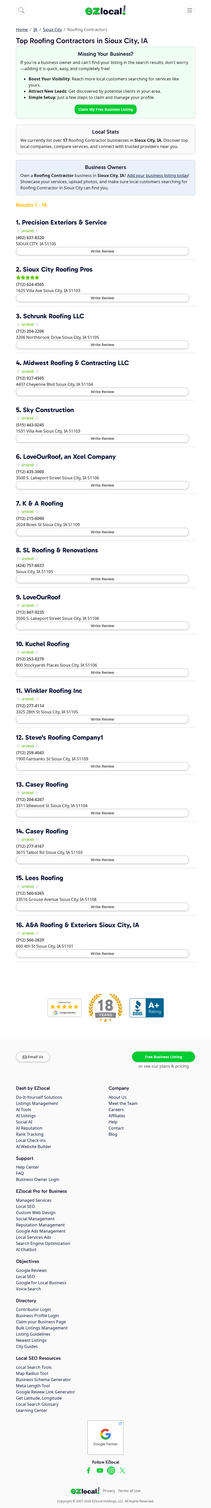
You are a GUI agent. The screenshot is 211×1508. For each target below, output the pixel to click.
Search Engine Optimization (43, 1243)
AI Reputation (29, 1128)
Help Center (27, 1167)
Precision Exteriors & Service (64, 222)
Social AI (24, 1122)
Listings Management (37, 1103)
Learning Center (31, 1410)
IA (35, 29)
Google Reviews (31, 1270)
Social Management (35, 1219)
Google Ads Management (41, 1231)
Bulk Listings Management (42, 1328)
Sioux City (52, 29)
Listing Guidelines (33, 1334)
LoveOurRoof (41, 597)
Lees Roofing (44, 878)
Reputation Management (40, 1225)
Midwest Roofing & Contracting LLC (76, 363)
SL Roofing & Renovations (60, 550)
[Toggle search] (21, 10)
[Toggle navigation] (189, 10)
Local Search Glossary (37, 1404)
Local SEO (25, 1206)
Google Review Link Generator (45, 1392)
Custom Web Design (36, 1212)
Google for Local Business (41, 1283)
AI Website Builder (33, 1146)
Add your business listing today (157, 175)
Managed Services (33, 1200)
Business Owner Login (37, 1179)
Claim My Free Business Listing (105, 109)
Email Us (35, 1056)
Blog (113, 1134)
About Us (118, 1097)
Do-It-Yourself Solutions (39, 1097)
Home (22, 29)
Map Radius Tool (32, 1373)
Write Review (102, 251)
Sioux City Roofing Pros (58, 269)
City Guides (27, 1346)
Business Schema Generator (43, 1379)
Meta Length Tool (33, 1386)
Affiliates (117, 1116)
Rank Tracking (29, 1134)
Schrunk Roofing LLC (53, 316)
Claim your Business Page (41, 1322)
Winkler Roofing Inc (53, 691)
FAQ (20, 1173)
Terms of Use (129, 1490)
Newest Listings (31, 1340)
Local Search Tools (34, 1367)
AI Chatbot (26, 1249)
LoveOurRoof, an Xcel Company (69, 457)
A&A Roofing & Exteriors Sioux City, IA (82, 925)
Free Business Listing (163, 1056)
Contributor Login (33, 1309)
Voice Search (28, 1289)
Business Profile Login (37, 1315)
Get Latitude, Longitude (39, 1398)
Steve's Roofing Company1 (64, 737)
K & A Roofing (42, 503)
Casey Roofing (46, 784)
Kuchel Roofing (47, 644)
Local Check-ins (31, 1140)
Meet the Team (123, 1103)
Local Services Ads (33, 1237)
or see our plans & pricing (163, 1066)
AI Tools (23, 1109)
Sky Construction (48, 410)
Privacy (109, 1490)
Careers (116, 1109)
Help (113, 1122)
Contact (116, 1128)
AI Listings (26, 1116)
